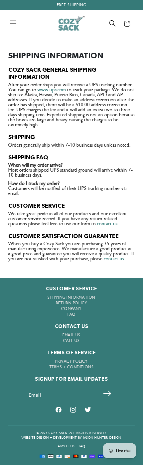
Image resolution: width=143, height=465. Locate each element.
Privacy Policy (71, 361)
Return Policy (71, 303)
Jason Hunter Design (102, 438)
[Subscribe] (107, 393)
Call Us (71, 340)
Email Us (71, 335)
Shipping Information (71, 297)
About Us (66, 446)
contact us (107, 224)
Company (71, 308)
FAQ (71, 314)
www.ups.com (52, 90)
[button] (13, 23)
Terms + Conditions (72, 367)
